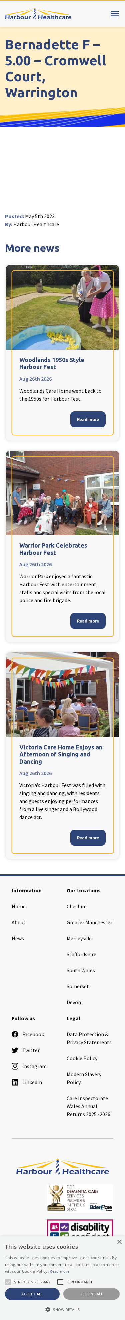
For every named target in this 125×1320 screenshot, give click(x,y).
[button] (62, 1309)
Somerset (78, 986)
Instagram (34, 1066)
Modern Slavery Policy (84, 1078)
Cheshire (77, 906)
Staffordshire (81, 954)
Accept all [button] (32, 1293)
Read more (88, 419)
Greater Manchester (89, 922)
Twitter (31, 1050)
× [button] (119, 1242)
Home (19, 906)
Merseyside (79, 938)
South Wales (81, 970)
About (19, 922)
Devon (74, 1002)
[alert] (62, 1278)
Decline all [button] (91, 1293)
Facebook (33, 1034)
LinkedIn (32, 1082)
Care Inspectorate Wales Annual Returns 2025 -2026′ (89, 1106)
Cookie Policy (82, 1058)
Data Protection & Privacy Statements (89, 1038)
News (18, 938)
